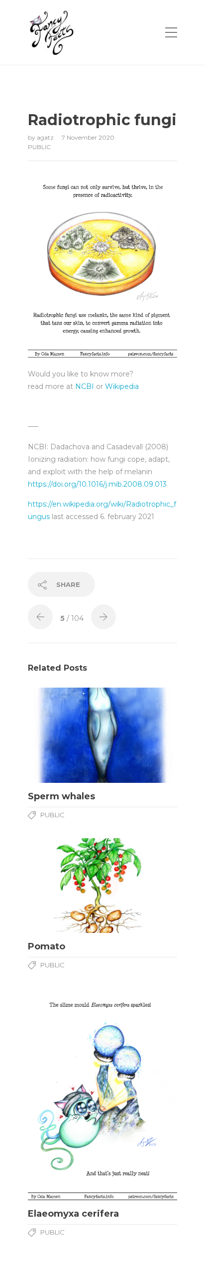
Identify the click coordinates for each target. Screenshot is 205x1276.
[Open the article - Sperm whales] (102, 735)
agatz (46, 137)
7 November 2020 (88, 137)
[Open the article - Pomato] (102, 885)
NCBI (84, 386)
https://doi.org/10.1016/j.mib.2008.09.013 (97, 484)
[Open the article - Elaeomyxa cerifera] (102, 1094)
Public (39, 147)
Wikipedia (122, 386)
